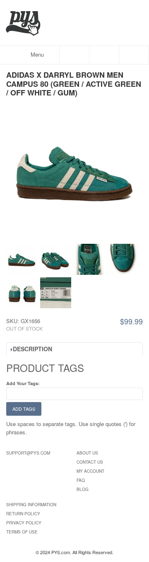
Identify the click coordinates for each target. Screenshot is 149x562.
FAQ (81, 480)
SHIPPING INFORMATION (31, 504)
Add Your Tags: (23, 383)
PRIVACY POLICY (23, 523)
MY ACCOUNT (90, 471)
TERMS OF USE (22, 532)
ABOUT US (87, 453)
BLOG (83, 489)
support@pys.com (28, 453)
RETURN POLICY (23, 514)
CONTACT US (90, 462)
